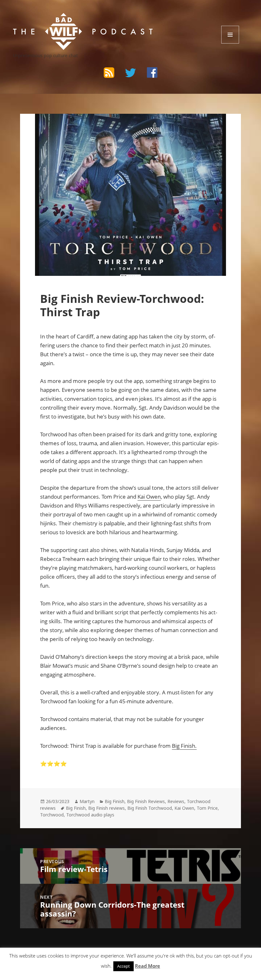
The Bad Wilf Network (63, 19)
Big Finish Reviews (146, 801)
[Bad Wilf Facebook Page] (152, 72)
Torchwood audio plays (90, 815)
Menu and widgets (230, 43)
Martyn (87, 801)
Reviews (175, 801)
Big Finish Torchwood (149, 808)
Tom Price (207, 808)
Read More (147, 966)
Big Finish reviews (106, 808)
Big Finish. (184, 745)
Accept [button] (123, 966)
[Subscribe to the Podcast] (108, 72)
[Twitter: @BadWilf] (130, 73)
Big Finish (114, 801)
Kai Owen (149, 496)
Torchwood (52, 815)
